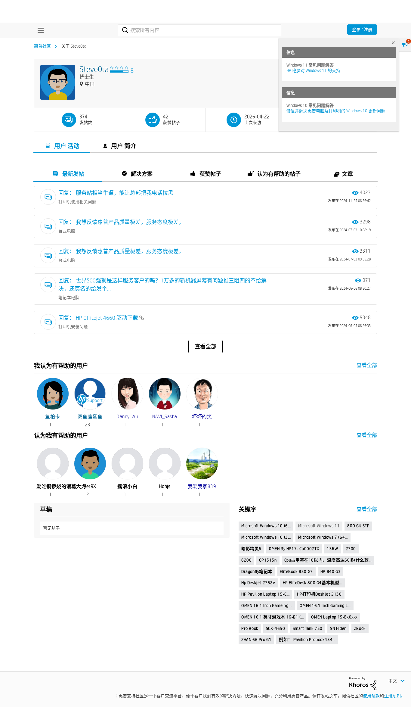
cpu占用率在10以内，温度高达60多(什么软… (328, 560)
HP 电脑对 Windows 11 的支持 (313, 70)
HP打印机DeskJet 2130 (319, 594)
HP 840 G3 (330, 571)
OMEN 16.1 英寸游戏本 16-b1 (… (272, 617)
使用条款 (371, 696)
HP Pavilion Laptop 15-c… (265, 594)
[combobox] (199, 30)
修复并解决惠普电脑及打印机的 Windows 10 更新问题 (335, 111)
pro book (249, 628)
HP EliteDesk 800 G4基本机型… (312, 582)
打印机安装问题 (73, 326)
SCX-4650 (275, 628)
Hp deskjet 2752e (258, 582)
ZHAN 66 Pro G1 (256, 639)
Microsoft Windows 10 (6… (266, 525)
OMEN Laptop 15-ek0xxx (334, 617)
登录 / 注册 (362, 29)
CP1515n (268, 560)
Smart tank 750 (308, 628)
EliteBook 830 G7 (296, 571)
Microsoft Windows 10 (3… (266, 537)
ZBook (360, 628)
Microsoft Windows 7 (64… (323, 537)
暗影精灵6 (251, 548)
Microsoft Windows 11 (319, 525)
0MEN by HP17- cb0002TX (294, 548)
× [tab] (393, 42)
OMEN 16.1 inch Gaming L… (325, 605)
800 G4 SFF (358, 525)
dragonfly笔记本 (256, 571)
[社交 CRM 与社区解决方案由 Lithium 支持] (362, 683)
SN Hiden (338, 628)
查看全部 (205, 346)
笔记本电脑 (68, 297)
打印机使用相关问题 (77, 201)
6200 (246, 560)
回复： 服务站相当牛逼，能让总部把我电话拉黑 (115, 192)
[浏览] (39, 30)
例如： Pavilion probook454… (307, 639)
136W (332, 548)
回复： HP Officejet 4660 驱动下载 (98, 317)
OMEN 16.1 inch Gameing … (266, 605)
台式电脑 (66, 231)
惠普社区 (42, 46)
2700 (351, 548)
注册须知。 (394, 696)
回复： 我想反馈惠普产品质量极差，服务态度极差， (121, 222)
